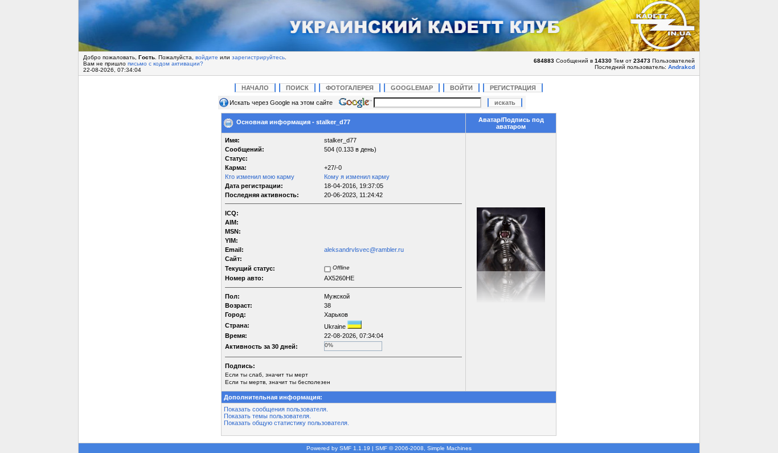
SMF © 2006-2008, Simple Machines (423, 448)
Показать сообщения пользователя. (276, 409)
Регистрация (513, 87)
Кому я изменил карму (357, 176)
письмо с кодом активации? (165, 63)
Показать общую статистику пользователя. (286, 422)
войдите (206, 57)
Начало (255, 87)
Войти (461, 87)
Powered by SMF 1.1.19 (338, 448)
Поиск (297, 87)
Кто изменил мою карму (259, 176)
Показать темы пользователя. (267, 416)
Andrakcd (681, 67)
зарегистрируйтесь (258, 57)
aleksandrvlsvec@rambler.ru (364, 249)
